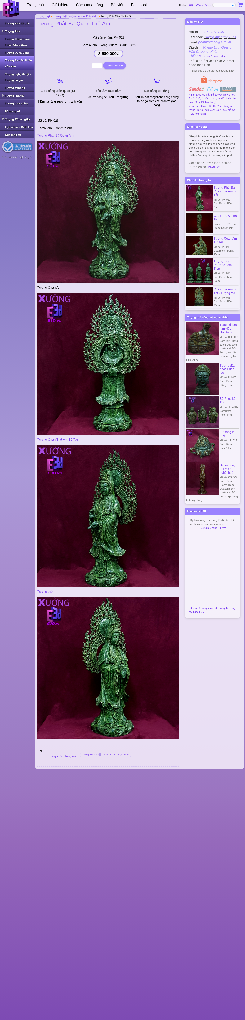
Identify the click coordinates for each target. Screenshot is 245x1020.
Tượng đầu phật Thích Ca (227, 369)
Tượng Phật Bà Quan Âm (55, 135)
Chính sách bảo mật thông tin (17, 157)
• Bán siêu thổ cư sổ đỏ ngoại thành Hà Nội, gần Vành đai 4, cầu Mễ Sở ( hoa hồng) (212, 110)
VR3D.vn (214, 166)
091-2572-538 (200, 5)
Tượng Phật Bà (90, 754)
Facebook (139, 5)
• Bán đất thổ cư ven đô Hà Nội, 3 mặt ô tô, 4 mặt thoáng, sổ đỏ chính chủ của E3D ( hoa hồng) (212, 98)
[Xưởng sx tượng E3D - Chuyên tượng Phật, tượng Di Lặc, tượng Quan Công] (11, 8)
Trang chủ (35, 5)
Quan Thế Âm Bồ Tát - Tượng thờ (225, 291)
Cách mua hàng (89, 5)
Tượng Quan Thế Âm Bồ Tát (57, 439)
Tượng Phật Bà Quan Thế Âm (73, 24)
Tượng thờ (45, 591)
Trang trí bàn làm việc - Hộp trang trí (228, 328)
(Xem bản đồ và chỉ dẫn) (211, 51)
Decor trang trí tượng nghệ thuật (228, 468)
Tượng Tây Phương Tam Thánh (223, 264)
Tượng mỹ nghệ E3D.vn (212, 527)
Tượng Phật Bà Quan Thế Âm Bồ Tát (225, 191)
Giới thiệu (60, 5)
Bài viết (117, 5)
